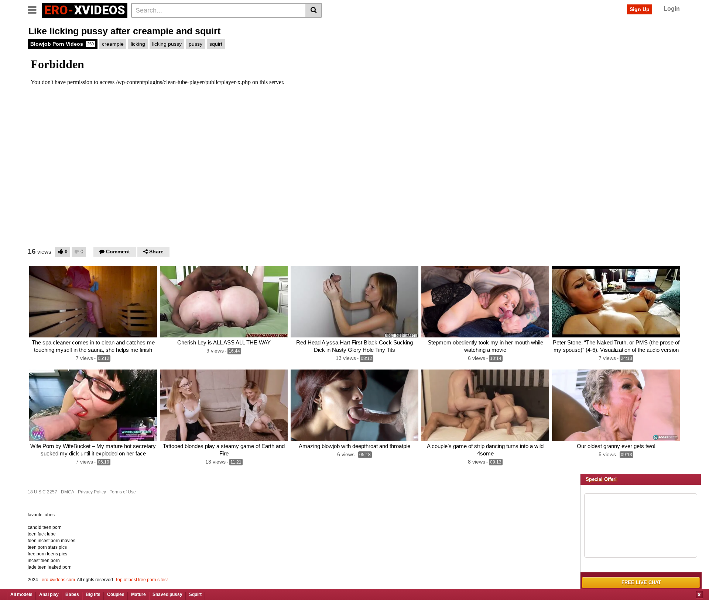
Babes (72, 594)
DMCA (67, 492)
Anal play (49, 594)
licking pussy (167, 44)
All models (21, 594)
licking (138, 44)
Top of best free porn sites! (141, 579)
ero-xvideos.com (58, 579)
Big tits (93, 594)
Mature (138, 594)
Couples (115, 594)
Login (672, 9)
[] (313, 10)
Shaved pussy (167, 594)
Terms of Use (123, 492)
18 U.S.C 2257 (42, 492)
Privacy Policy (92, 492)
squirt (215, 44)
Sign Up (640, 9)
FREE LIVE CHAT (641, 582)
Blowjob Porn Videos (62, 44)
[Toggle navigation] (35, 9)
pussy (195, 44)
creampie (113, 44)
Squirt (195, 594)
